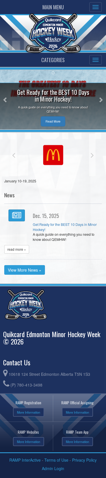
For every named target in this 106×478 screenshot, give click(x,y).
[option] (53, 155)
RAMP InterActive (25, 460)
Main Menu (53, 7)
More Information (28, 412)
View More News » (24, 270)
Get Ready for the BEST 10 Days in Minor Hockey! (65, 227)
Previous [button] (13, 155)
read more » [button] (16, 249)
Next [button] (92, 155)
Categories (53, 60)
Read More (53, 121)
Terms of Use (56, 460)
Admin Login (53, 468)
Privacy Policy (84, 460)
